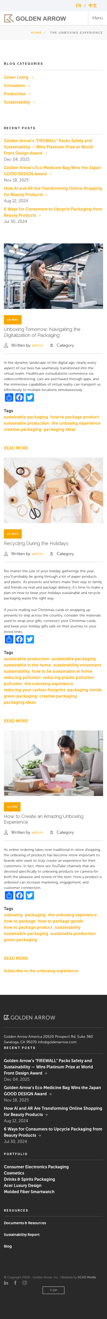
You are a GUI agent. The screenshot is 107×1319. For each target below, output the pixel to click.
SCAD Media (87, 1277)
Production (15, 93)
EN (79, 5)
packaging (35, 914)
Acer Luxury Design (23, 1185)
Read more (16, 448)
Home (36, 32)
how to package (20, 921)
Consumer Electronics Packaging (36, 1166)
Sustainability (17, 102)
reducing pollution (22, 677)
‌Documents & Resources (25, 1223)
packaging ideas (60, 429)
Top (53, 1290)
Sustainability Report (21, 1235)
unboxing (13, 914)
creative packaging (22, 429)
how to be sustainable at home (62, 671)
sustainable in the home (27, 665)
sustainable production (26, 423)
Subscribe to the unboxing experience (41, 970)
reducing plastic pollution (68, 677)
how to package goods (60, 921)
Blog (8, 1246)
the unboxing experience (76, 423)
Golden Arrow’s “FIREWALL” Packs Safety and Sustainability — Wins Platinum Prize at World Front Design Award (48, 147)
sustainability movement (77, 665)
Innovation (14, 85)
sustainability (17, 671)
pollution (13, 683)
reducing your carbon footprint (34, 689)
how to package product (74, 417)
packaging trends (85, 689)
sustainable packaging (26, 417)
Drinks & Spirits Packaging (29, 1179)
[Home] (35, 18)
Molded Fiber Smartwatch (29, 1191)
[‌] (6, 1283)
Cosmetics (14, 1173)
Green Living (16, 77)
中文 (93, 5)
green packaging (20, 696)
